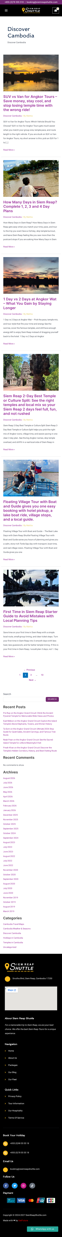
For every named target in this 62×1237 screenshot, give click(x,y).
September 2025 (10, 828)
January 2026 (9, 810)
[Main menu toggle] (6, 10)
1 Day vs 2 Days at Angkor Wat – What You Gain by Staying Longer (29, 303)
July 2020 (7, 888)
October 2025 (9, 824)
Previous (29, 669)
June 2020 (8, 893)
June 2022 (8, 865)
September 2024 (10, 838)
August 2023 (9, 842)
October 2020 (9, 874)
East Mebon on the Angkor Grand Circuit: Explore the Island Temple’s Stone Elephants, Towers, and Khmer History (30, 723)
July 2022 (7, 860)
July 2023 (7, 847)
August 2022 (9, 856)
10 (42, 675)
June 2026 (8, 787)
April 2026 (8, 796)
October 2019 (9, 902)
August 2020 (9, 883)
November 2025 (10, 819)
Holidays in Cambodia (13, 937)
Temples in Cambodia (13, 942)
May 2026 (7, 792)
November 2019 (10, 897)
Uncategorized (9, 947)
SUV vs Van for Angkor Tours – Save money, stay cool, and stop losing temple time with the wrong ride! (30, 103)
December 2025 (10, 815)
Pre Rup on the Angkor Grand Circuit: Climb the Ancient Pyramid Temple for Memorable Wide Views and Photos (28, 715)
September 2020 (10, 879)
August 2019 (9, 906)
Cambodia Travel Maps (13, 924)
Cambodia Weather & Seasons (17, 928)
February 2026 (10, 805)
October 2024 (9, 833)
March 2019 (8, 911)
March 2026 (8, 801)
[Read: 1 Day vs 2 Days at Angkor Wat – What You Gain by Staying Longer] (31, 275)
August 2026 (9, 778)
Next (32, 680)
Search (7, 694)
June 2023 (8, 851)
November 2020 (10, 870)
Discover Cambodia (12, 115)
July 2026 (7, 782)
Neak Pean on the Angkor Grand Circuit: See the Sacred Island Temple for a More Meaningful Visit (28, 741)
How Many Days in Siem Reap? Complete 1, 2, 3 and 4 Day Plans (30, 206)
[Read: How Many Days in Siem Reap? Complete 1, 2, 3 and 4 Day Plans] (31, 178)
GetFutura (23, 1220)
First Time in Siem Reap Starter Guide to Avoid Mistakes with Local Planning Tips (30, 616)
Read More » (9, 149)
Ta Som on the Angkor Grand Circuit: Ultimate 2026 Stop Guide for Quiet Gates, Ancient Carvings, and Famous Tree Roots (29, 732)
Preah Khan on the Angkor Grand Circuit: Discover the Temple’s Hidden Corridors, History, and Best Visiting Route (30, 749)
